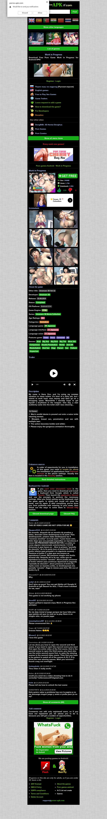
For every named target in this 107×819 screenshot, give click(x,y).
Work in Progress (63, 166)
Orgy (53, 348)
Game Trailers (41, 98)
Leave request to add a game (48, 102)
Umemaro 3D (44, 295)
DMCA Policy (36, 787)
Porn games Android (45, 166)
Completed (40, 302)
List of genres (53, 49)
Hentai (61, 345)
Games (60, 794)
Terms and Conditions (40, 794)
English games (41, 90)
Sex (66, 348)
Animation (44, 322)
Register (50, 81)
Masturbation (35, 348)
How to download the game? (48, 107)
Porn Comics (41, 133)
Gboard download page (43, 514)
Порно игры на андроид (46, 87)
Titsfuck (73, 348)
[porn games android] (52, 7)
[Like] (59, 190)
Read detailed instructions (53, 479)
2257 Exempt (36, 784)
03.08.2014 (41, 299)
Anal (38, 341)
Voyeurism (34, 351)
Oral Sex (45, 348)
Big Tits (63, 341)
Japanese (51, 326)
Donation (39, 115)
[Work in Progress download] (68, 178)
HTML (44, 310)
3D (68, 338)
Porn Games (40, 129)
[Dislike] (70, 190)
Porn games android (65, 787)
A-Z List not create (64, 790)
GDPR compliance (38, 790)
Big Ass (46, 341)
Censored (61, 338)
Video (46, 338)
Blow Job (72, 341)
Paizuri (60, 348)
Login (58, 81)
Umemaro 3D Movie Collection (48, 314)
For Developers (42, 111)
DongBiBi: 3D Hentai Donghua (48, 125)
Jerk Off (70, 345)
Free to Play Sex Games (45, 94)
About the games (64, 784)
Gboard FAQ (69, 514)
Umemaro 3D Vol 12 (47, 291)
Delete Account (37, 797)
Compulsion (35, 345)
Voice (52, 338)
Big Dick (54, 341)
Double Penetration (49, 345)
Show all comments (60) (53, 702)
